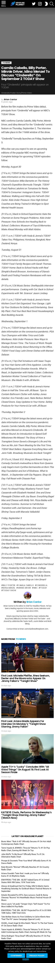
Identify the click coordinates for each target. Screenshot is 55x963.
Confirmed (16, 955)
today (43, 588)
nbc (36, 588)
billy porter (9, 585)
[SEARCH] (52, 4)
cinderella (42, 585)
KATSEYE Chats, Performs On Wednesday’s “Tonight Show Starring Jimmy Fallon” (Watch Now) (26, 815)
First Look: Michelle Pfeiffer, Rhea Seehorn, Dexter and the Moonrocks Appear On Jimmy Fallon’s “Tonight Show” (25, 678)
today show (9, 590)
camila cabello (26, 585)
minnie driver (24, 588)
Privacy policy (36, 955)
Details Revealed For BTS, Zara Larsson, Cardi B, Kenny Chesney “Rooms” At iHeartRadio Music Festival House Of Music (26, 897)
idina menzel (9, 588)
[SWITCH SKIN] (46, 4)
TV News (21, 639)
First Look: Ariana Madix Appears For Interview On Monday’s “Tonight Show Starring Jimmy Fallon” (23, 723)
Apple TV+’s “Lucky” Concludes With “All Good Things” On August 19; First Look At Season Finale (25, 769)
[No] (25, 959)
